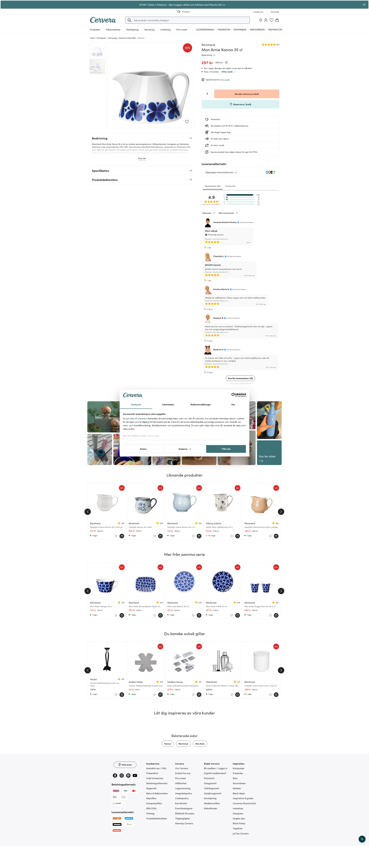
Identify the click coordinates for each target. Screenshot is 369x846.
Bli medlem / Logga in (215, 768)
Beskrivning (207, 54)
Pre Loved (181, 29)
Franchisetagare (183, 808)
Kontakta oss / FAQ (156, 768)
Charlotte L (218, 256)
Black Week (239, 793)
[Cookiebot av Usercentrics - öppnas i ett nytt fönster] (233, 395)
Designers (238, 813)
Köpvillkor (151, 798)
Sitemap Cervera (184, 823)
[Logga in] (266, 20)
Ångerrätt (151, 788)
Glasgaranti (210, 783)
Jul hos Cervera (241, 833)
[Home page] (103, 21)
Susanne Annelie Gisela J (225, 222)
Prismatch (209, 778)
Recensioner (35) (212, 186)
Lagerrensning (205, 29)
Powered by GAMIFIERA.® (240, 383)
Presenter (238, 773)
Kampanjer (240, 29)
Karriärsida (181, 803)
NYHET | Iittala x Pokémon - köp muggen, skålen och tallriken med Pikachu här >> (182, 4)
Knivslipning (210, 798)
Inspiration (275, 29)
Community (230, 186)
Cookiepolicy (182, 798)
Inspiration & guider (243, 798)
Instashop (238, 808)
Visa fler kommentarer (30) (240, 378)
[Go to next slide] (281, 512)
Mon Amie (200, 743)
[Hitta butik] (260, 20)
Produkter (95, 29)
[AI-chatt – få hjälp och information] (362, 839)
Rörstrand (183, 743)
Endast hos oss (182, 773)
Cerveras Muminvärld (244, 803)
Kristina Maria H (221, 289)
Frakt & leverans (154, 778)
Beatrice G (218, 349)
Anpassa (182, 449)
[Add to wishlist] (187, 121)
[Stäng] (364, 4)
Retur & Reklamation (157, 793)
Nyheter (237, 788)
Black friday (239, 823)
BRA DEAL (151, 808)
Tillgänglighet (182, 818)
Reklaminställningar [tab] (201, 404)
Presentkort (152, 773)
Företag (150, 813)
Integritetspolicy (183, 793)
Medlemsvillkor (212, 803)
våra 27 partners (138, 418)
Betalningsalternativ (156, 783)
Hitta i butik (227, 71)
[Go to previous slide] (87, 512)
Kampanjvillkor (154, 803)
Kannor (167, 743)
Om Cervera (181, 768)
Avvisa (143, 449)
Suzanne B (218, 317)
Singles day (239, 818)
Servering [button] (149, 29)
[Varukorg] (277, 20)
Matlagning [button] (132, 29)
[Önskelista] (271, 20)
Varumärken (257, 29)
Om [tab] (233, 404)
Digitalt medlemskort (215, 773)
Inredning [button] (165, 29)
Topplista (237, 828)
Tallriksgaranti (211, 788)
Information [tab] (168, 404)
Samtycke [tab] (136, 404)
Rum (235, 778)
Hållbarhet (180, 783)
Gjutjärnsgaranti (212, 793)
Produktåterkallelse (156, 818)
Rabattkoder (210, 808)
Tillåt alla (226, 449)
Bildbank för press (184, 813)
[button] (129, 20)
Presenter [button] (224, 29)
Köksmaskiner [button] (113, 29)
